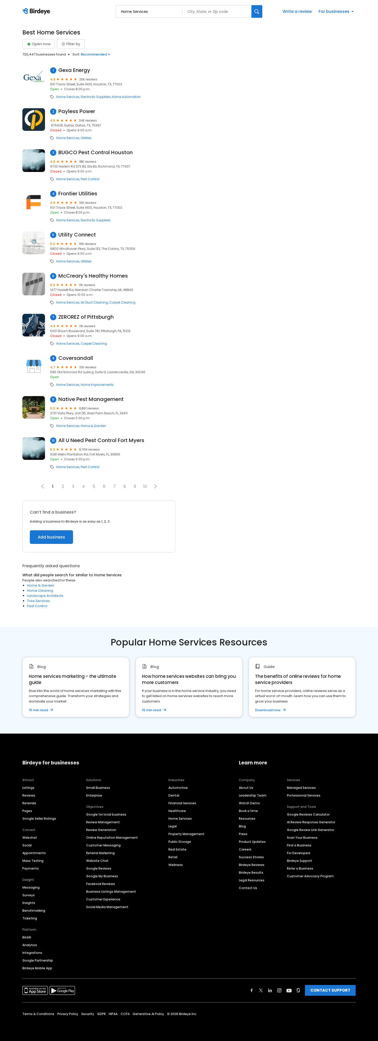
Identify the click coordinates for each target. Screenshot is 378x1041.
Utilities (86, 138)
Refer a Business (300, 868)
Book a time (248, 811)
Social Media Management (107, 907)
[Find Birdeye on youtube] (289, 990)
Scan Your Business (302, 837)
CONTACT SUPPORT (330, 990)
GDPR (101, 1014)
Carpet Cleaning (122, 302)
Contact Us (248, 888)
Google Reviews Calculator (308, 814)
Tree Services (38, 600)
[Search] (256, 11)
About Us (246, 788)
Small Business (98, 788)
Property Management (186, 834)
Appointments (34, 853)
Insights (28, 903)
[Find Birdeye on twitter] (261, 990)
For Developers (298, 853)
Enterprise (94, 795)
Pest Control (90, 179)
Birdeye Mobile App (37, 968)
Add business (51, 537)
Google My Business (102, 876)
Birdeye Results (251, 872)
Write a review (297, 11)
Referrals (29, 803)
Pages (27, 811)
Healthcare (177, 811)
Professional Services (303, 795)
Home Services (67, 97)
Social (27, 845)
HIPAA (113, 1014)
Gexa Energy (74, 70)
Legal (172, 826)
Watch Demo (249, 803)
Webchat (29, 837)
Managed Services (301, 788)
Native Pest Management (91, 399)
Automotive (178, 788)
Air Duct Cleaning (94, 302)
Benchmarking (33, 910)
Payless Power (76, 111)
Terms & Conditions (38, 1014)
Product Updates (252, 841)
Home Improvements (97, 385)
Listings (28, 788)
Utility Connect (77, 235)
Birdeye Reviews (251, 865)
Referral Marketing (100, 853)
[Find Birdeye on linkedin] (270, 990)
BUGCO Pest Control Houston (95, 152)
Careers (245, 849)
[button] (155, 486)
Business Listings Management (111, 891)
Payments (30, 868)
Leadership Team (252, 795)
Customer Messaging (103, 845)
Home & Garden (93, 426)
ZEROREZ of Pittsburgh (86, 317)
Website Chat (97, 861)
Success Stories (251, 857)
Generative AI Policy (148, 1014)
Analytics (29, 945)
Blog (242, 826)
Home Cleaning (40, 590)
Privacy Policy (67, 1014)
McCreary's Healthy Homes (93, 276)
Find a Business (299, 845)
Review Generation (101, 830)
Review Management (103, 822)
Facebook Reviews (100, 884)
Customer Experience (103, 899)
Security (87, 1014)
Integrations (32, 953)
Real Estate (177, 849)
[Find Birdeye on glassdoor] (298, 990)
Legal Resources (251, 880)
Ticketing (29, 918)
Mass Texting (32, 861)
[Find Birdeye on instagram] (279, 990)
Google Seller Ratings (39, 818)
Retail (172, 857)
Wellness (175, 865)
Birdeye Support (299, 861)
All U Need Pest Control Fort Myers (101, 440)
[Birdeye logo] (37, 11)
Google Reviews (98, 868)
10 (145, 486)
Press (243, 834)
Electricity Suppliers (96, 97)
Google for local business (106, 814)
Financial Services (182, 803)
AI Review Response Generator (311, 822)
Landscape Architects (45, 595)
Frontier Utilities (77, 193)
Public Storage (179, 841)
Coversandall (75, 358)
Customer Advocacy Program (310, 876)
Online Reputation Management (112, 837)
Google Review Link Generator (310, 830)
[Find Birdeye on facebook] (252, 990)
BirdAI (26, 937)
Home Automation (126, 97)
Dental (173, 795)
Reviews (28, 795)
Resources (247, 818)
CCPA (125, 1014)
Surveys (28, 895)
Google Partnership (37, 960)
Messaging (31, 887)
